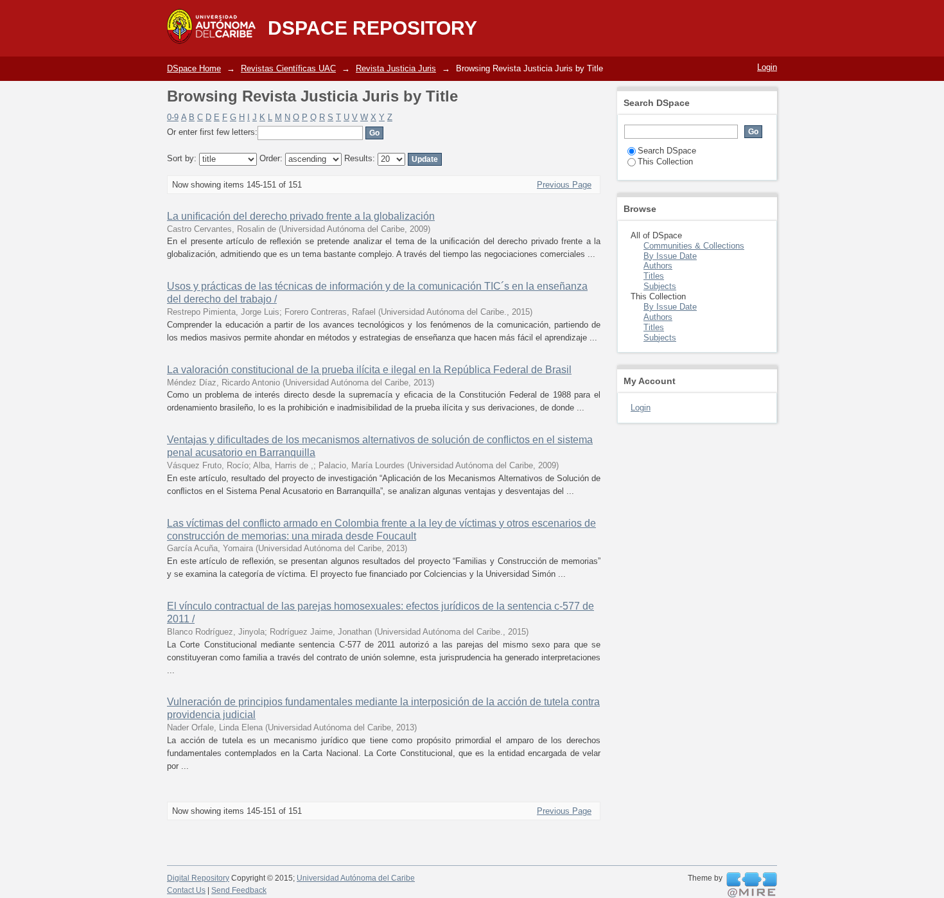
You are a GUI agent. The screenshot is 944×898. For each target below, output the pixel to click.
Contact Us (186, 890)
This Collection (665, 161)
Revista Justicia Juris (396, 68)
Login (767, 67)
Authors (657, 265)
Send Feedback (239, 890)
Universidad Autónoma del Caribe (356, 878)
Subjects (659, 286)
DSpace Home (194, 68)
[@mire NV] (751, 885)
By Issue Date (670, 256)
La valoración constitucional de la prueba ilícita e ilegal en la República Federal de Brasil (369, 369)
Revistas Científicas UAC (288, 68)
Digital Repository (198, 878)
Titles (653, 276)
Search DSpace (667, 150)
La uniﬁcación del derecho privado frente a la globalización (301, 216)
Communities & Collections (693, 246)
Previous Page (564, 184)
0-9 (173, 117)
